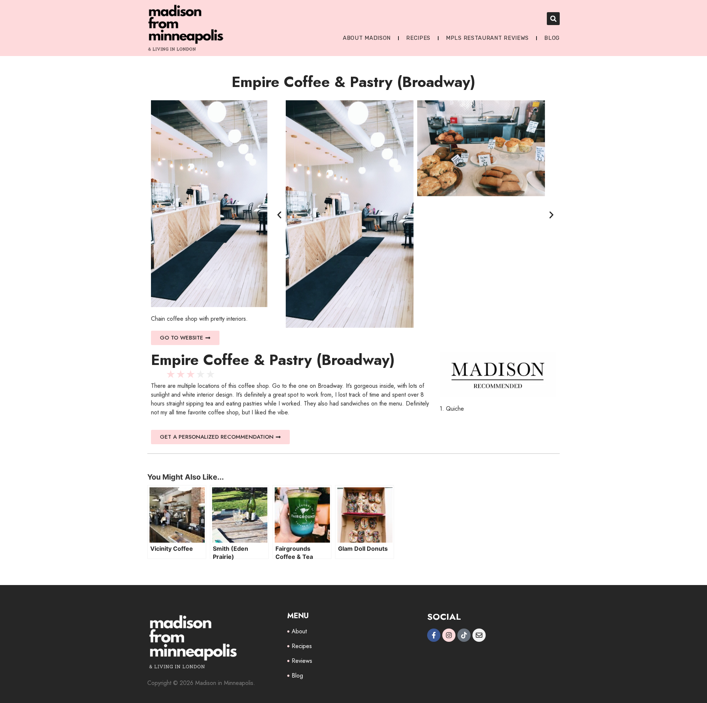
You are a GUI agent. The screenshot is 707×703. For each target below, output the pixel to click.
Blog (552, 38)
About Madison (367, 38)
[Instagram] (448, 635)
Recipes (418, 38)
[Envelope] (479, 635)
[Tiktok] (464, 635)
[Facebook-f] (433, 635)
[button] (553, 18)
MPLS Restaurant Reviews (487, 38)
